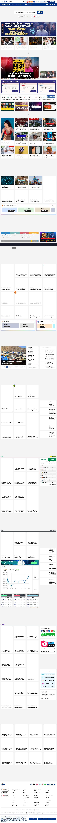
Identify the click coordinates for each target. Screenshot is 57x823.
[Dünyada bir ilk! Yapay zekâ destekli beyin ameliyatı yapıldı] (35, 78)
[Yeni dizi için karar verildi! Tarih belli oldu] (7, 339)
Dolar (19, 609)
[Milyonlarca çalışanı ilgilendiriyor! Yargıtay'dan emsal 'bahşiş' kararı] (19, 579)
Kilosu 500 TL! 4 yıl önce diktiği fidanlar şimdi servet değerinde (7, 792)
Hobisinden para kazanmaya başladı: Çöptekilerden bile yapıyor (49, 806)
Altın (29, 609)
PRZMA (2, 642)
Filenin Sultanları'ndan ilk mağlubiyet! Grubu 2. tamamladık (16, 4)
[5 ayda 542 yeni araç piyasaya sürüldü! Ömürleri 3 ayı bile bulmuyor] (19, 593)
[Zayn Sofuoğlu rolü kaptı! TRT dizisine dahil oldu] (35, 180)
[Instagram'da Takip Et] (47, 674)
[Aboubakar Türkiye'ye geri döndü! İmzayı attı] (7, 512)
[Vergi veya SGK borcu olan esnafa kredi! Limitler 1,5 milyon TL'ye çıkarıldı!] (44, 593)
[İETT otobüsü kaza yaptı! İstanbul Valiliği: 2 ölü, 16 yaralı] (11, 78)
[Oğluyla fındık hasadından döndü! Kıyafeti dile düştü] (7, 439)
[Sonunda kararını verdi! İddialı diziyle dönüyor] (33, 743)
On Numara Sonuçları (49, 729)
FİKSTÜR (52, 502)
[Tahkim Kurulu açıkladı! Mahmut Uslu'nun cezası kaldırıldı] (19, 533)
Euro (24, 609)
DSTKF (15, 643)
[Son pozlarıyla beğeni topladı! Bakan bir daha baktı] (19, 715)
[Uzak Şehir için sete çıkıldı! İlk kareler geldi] (7, 715)
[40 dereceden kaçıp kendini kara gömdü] (35, 136)
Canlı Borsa (54, 573)
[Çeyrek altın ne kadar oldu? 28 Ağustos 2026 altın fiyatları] (21, 311)
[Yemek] (30, 2)
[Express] (32, 2)
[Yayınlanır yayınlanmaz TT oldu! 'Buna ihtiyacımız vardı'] (33, 708)
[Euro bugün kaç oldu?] (19, 459)
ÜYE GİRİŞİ (43, 1)
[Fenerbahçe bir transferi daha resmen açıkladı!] (19, 519)
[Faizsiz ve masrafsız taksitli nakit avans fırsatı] (22, 78)
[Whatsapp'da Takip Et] (54, 674)
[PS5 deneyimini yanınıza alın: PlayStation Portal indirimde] (21, 325)
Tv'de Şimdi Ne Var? (45, 694)
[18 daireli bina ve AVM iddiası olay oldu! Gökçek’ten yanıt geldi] (31, 78)
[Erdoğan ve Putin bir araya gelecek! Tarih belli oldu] (21, 122)
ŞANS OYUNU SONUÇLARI (46, 713)
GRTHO (2, 647)
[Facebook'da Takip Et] (42, 674)
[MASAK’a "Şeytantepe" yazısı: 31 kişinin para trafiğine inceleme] (7, 78)
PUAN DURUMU (43, 502)
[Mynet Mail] (54, 4)
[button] (2, 1)
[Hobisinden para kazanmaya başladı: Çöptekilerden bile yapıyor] (50, 799)
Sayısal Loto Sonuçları (49, 720)
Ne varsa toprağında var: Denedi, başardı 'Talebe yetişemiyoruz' (7, 806)
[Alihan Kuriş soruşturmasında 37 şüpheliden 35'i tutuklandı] (1, 78)
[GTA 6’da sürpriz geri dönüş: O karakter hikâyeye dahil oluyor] (35, 194)
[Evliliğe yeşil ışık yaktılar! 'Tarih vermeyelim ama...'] (7, 736)
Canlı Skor (54, 499)
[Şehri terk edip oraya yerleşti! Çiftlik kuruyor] (32, 78)
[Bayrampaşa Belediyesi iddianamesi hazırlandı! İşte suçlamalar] (7, 194)
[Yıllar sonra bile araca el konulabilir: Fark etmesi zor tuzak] (44, 609)
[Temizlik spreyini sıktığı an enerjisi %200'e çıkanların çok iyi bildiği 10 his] (21, 180)
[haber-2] (17, 282)
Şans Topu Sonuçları (49, 726)
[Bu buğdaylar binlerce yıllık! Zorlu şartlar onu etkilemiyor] (33, 445)
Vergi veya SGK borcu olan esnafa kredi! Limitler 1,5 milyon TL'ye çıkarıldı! (52, 595)
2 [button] (4, 409)
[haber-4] (40, 282)
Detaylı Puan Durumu (52, 527)
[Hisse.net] (21, 106)
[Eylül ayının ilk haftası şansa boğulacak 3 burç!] (7, 180)
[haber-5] (51, 282)
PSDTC (2, 643)
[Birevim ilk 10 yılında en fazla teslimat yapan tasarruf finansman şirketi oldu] (21, 771)
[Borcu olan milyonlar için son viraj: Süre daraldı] (15, 78)
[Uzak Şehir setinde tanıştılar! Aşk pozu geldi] (33, 466)
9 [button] (22, 409)
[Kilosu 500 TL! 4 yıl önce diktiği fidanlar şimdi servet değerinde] (7, 785)
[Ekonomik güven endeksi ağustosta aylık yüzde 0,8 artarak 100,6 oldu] (35, 352)
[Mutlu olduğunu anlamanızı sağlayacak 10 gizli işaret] (21, 136)
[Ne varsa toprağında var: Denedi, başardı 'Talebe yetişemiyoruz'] (7, 799)
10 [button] (24, 409)
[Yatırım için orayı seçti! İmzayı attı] (19, 701)
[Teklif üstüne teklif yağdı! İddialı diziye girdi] (33, 687)
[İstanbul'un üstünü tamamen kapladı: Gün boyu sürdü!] (35, 122)
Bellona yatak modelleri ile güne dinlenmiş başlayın (21, 792)
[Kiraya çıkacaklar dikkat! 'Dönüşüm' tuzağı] (33, 593)
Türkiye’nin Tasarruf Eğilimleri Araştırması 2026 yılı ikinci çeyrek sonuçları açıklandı (35, 793)
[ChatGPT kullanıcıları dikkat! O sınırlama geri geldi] (44, 469)
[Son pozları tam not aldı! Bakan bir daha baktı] (7, 701)
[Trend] (25, 2)
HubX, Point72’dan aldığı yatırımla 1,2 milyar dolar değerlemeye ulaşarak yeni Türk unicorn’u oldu (7, 779)
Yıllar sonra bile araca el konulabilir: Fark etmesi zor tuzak (52, 609)
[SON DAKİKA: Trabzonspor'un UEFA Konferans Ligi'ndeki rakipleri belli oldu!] (29, 78)
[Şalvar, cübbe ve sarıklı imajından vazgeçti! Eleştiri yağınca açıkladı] (33, 673)
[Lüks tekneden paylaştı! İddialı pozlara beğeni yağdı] (49, 346)
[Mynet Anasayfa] (5, 1)
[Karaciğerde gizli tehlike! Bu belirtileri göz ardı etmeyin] (21, 194)
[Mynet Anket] (34, 2)
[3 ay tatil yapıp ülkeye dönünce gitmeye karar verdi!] (19, 673)
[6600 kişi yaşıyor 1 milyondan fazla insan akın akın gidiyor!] (44, 461)
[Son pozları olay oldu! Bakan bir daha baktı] (7, 129)
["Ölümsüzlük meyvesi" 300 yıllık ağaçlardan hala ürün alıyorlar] (44, 477)
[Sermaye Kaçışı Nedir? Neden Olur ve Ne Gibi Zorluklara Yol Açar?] (49, 122)
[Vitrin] (28, 2)
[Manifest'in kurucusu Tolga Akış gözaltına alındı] (7, 680)
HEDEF (15, 642)
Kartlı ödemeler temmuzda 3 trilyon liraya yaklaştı (35, 806)
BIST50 (8, 609)
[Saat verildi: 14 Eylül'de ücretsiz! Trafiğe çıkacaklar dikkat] (44, 616)
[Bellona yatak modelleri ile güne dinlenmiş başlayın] (21, 785)
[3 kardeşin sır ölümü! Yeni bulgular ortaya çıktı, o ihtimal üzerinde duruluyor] (17, 78)
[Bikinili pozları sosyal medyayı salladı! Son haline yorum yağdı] (19, 743)
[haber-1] (6, 282)
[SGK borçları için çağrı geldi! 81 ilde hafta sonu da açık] (19, 473)
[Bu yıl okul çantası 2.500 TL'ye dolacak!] (36, 613)
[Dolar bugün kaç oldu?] (7, 459)
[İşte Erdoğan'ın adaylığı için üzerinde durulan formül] (16, 78)
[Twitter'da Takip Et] (44, 674)
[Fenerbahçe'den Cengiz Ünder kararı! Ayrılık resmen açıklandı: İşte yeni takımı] (5, 78)
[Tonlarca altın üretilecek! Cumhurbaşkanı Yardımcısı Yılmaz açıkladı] (44, 624)
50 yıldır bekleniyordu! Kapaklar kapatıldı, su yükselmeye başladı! (51, 447)
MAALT (2, 645)
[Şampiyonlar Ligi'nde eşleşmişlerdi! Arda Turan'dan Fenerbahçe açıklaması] (20, 78)
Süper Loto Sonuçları (49, 723)
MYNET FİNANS (7, 99)
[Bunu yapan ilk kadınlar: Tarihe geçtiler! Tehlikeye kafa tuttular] (49, 187)
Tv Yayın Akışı (43, 691)
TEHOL (28, 642)
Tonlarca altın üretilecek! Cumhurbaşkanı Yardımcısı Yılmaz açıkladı (52, 625)
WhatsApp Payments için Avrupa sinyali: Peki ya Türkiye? (49, 778)
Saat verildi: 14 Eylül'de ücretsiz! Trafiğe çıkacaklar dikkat (52, 616)
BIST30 (13, 609)
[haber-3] (28, 282)
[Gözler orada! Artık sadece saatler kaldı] (7, 586)
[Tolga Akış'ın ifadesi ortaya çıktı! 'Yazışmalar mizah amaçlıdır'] (19, 78)
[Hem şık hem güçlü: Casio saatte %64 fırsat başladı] (19, 445)
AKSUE (15, 647)
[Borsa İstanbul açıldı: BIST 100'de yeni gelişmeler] (33, 432)
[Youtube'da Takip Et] (52, 674)
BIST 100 (5, 612)
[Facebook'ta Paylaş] (47, 740)
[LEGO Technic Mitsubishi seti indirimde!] (21, 352)
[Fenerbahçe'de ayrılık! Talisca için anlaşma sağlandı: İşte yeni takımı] (19, 547)
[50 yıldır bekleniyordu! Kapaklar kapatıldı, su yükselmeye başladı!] (44, 446)
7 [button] (17, 409)
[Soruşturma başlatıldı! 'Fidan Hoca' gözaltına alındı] (3, 78)
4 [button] (9, 409)
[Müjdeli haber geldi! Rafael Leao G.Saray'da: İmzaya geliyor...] (10, 78)
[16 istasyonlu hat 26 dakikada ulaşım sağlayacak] (35, 325)
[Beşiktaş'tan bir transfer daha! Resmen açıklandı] (6, 78)
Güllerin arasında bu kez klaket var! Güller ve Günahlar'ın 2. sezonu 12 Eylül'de (35, 779)
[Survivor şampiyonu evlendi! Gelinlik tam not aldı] (33, 729)
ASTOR (28, 645)
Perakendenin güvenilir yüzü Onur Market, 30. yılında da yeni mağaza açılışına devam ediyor (49, 793)
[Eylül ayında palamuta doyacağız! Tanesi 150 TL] (7, 473)
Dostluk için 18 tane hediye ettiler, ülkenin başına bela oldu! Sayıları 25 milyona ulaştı (52, 455)
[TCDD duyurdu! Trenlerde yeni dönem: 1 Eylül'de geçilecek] (44, 601)
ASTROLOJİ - (37, 105)
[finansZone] (48, 237)
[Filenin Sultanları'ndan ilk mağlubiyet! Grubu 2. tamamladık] (33, 505)
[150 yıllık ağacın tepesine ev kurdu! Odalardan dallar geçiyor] (35, 311)
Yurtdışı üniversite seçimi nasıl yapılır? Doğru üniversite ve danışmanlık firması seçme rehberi (21, 806)
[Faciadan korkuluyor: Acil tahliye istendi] (30, 78)
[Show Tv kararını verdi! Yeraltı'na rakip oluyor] (7, 318)
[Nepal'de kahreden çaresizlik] (38, 78)
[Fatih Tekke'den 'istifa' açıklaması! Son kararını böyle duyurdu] (2, 78)
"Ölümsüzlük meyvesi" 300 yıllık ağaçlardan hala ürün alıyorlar (52, 478)
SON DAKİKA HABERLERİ (6, 4)
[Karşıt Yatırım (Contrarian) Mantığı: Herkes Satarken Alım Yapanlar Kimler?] (21, 339)
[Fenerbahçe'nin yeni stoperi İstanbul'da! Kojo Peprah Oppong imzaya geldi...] (36, 78)
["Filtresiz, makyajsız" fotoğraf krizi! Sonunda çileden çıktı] (19, 687)
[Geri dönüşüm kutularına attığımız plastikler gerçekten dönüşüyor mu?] (19, 432)
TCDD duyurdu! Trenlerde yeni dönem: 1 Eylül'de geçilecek (52, 602)
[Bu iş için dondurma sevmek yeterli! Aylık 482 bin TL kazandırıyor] (33, 579)
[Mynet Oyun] (7, 106)
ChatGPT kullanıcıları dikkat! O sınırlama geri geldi (51, 470)
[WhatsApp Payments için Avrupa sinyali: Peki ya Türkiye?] (50, 771)
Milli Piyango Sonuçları (49, 716)
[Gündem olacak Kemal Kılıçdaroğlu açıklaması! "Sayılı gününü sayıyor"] (21, 78)
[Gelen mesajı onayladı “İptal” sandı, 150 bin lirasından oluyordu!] (25, 78)
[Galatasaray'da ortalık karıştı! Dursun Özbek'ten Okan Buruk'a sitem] (20, 67)
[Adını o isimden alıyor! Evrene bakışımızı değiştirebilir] (27, 78)
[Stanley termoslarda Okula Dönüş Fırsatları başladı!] (49, 136)
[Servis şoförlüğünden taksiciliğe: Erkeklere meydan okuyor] (49, 325)
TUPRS (28, 647)
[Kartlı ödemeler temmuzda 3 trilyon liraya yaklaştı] (35, 799)
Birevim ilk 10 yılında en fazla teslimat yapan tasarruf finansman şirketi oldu (21, 779)
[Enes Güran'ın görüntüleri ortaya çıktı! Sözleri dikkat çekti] (28, 28)
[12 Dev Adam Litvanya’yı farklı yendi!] (19, 505)
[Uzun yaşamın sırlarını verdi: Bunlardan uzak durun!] (26, 78)
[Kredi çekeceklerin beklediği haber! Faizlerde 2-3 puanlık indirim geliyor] (13, 78)
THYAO (28, 643)
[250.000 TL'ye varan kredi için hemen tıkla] (12, 78)
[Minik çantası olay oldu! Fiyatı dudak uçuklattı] (19, 729)
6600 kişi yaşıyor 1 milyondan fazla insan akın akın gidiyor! (52, 461)
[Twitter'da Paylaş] (50, 740)
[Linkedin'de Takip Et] (49, 674)
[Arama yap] (38, 1)
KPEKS (15, 645)
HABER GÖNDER (50, 4)
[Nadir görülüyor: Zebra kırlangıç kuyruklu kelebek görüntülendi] (35, 339)
